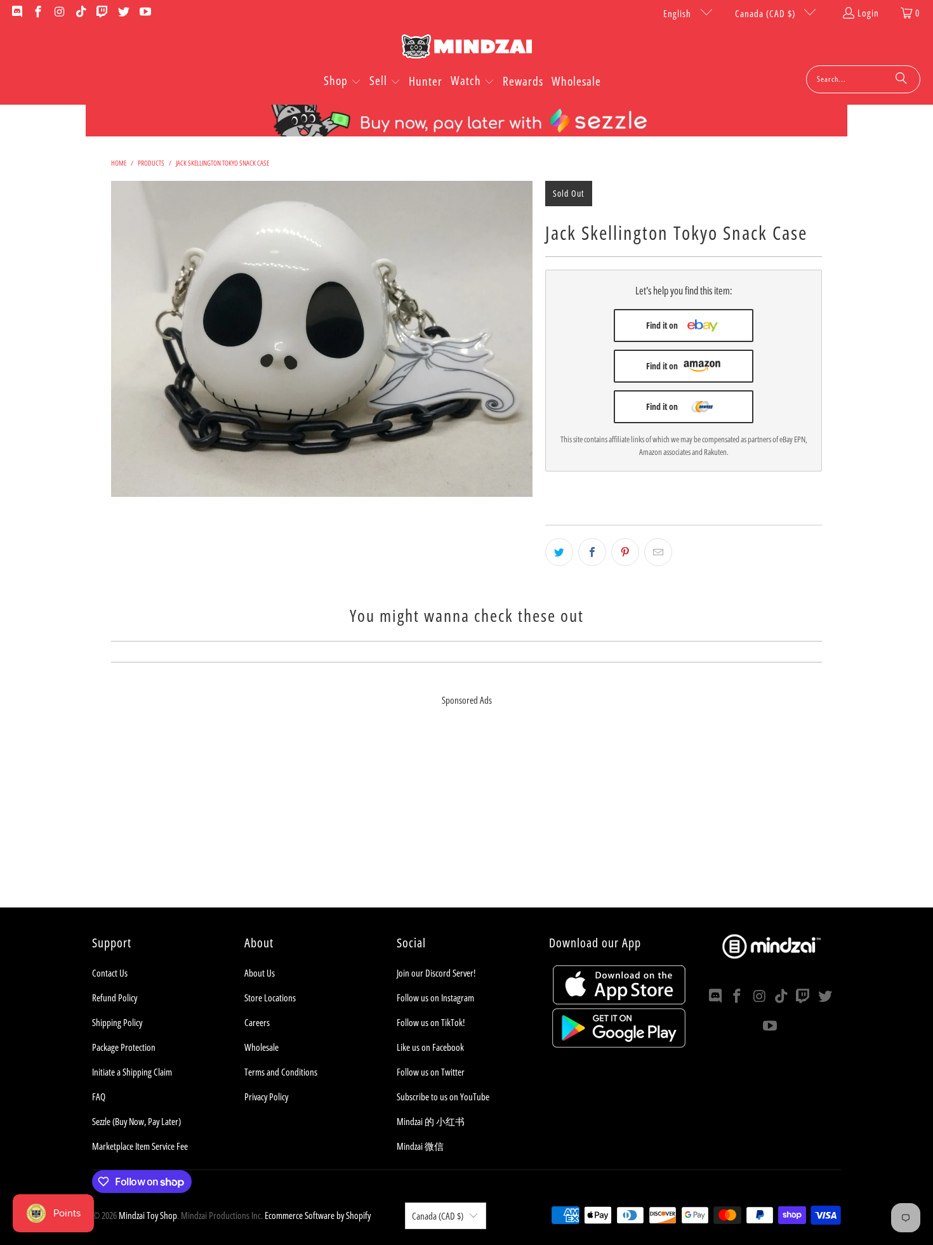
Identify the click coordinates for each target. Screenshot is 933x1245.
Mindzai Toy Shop (148, 1215)
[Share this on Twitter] (559, 552)
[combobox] (863, 79)
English (678, 13)
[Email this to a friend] (658, 552)
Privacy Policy (266, 1096)
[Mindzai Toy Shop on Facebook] (37, 12)
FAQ (98, 1096)
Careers (257, 1022)
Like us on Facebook (430, 1047)
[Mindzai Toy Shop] (467, 48)
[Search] (901, 79)
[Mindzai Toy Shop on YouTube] (144, 12)
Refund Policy (114, 997)
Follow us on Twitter (431, 1071)
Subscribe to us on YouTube (443, 1096)
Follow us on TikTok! (431, 1022)
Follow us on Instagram (435, 997)
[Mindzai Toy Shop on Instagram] (58, 12)
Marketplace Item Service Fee (140, 1146)
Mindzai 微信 (420, 1146)
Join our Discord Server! (436, 972)
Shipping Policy (117, 1022)
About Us (259, 972)
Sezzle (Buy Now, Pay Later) (136, 1121)
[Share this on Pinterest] (625, 552)
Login (868, 12)
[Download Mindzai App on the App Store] (619, 1000)
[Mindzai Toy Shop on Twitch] (102, 12)
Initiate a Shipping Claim (132, 1071)
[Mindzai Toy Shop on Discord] (16, 12)
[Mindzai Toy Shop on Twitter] (122, 12)
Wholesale (261, 1047)
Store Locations (270, 997)
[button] (342, 81)
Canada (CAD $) (766, 13)
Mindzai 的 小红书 (431, 1121)
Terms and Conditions (280, 1071)
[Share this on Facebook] (592, 552)
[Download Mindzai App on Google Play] (618, 1044)
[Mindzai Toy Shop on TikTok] (80, 12)
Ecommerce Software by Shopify (318, 1215)
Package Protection (124, 1047)
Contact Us (110, 972)
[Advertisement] (466, 818)
